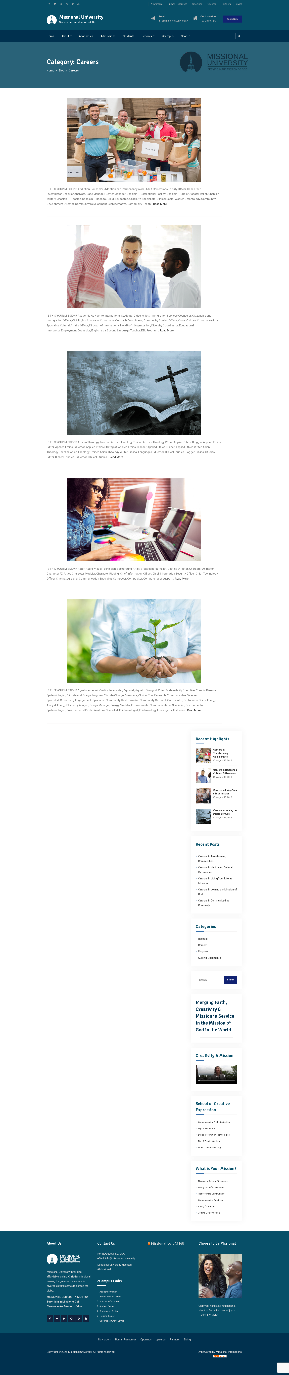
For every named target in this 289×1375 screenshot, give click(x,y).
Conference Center (109, 1311)
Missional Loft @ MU (167, 1243)
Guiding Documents (209, 957)
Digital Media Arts (206, 1128)
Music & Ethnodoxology (209, 1147)
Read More (160, 204)
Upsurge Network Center (112, 1321)
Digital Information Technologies (214, 1135)
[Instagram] (71, 1318)
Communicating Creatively (210, 1200)
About (65, 36)
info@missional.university (173, 21)
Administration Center (110, 1296)
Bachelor (203, 938)
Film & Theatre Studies (209, 1141)
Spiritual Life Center (109, 1301)
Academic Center (108, 1292)
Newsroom (157, 4)
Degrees (203, 951)
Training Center (107, 1316)
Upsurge (212, 4)
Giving (239, 4)
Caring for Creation (207, 1206)
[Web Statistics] (220, 1356)
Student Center (107, 1306)
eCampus (168, 36)
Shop (184, 36)
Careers (202, 945)
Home (50, 36)
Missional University (81, 17)
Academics (86, 36)
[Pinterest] (78, 1318)
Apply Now (232, 19)
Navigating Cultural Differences (213, 1181)
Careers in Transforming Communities (220, 753)
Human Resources (177, 4)
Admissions (108, 36)
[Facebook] (50, 1318)
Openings (197, 4)
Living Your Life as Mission (211, 1187)
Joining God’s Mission (209, 1213)
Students (128, 36)
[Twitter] (57, 1318)
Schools (147, 36)
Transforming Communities (211, 1194)
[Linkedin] (64, 1318)
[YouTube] (86, 1318)
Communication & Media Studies (214, 1122)
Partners (226, 4)
